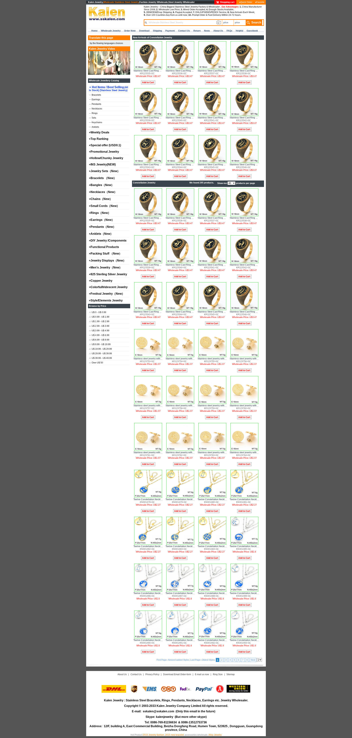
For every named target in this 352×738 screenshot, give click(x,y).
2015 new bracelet (174, 735)
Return (197, 31)
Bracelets (95, 95)
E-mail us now (202, 674)
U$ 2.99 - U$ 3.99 (99, 326)
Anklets (94, 127)
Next (253, 660)
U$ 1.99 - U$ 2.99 (99, 321)
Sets (92, 118)
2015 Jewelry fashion (153, 735)
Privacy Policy (152, 674)
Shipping (157, 31)
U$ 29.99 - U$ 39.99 (100, 353)
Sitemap (230, 674)
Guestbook (252, 31)
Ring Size (218, 674)
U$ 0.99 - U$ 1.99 (99, 317)
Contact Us (136, 674)
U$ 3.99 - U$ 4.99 (99, 330)
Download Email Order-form (177, 674)
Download (144, 31)
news (207, 31)
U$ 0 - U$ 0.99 (97, 312)
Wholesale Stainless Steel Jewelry (121, 2)
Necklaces (95, 108)
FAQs (229, 31)
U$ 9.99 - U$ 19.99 (100, 344)
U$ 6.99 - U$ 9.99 (99, 339)
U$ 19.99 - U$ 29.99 (100, 349)
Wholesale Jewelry (111, 31)
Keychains (95, 122)
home (94, 31)
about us (218, 31)
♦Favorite (259, 2)
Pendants (95, 104)
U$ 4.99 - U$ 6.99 (99, 335)
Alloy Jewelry (215, 735)
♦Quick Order (245, 2)
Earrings (94, 99)
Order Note (130, 31)
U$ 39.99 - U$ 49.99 (100, 358)
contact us (184, 31)
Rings (93, 113)
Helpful (239, 31)
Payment (170, 31)
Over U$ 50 (96, 362)
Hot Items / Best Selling (108, 89)
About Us (122, 674)
